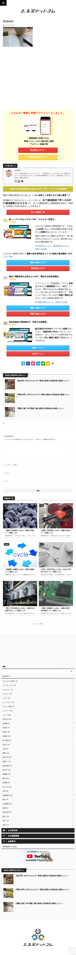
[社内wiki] (38, 363)
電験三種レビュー (45, 302)
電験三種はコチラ (38, 314)
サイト (6, 481)
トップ (25, 925)
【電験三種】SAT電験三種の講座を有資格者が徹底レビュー (40, 408)
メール (6, 473)
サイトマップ (39, 925)
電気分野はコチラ (37, 157)
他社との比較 (41, 248)
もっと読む (39, 623)
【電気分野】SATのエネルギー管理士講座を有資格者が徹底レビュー (42, 889)
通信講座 (31, 925)
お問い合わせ (48, 925)
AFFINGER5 (48, 952)
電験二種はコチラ (38, 308)
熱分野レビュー (44, 246)
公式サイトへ (38, 353)
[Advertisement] (19, 64)
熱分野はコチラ (37, 150)
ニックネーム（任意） (11, 465)
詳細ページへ (38, 348)
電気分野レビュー (61, 246)
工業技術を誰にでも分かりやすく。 (38, 948)
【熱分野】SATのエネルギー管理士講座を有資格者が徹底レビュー (43, 381)
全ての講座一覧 (38, 212)
